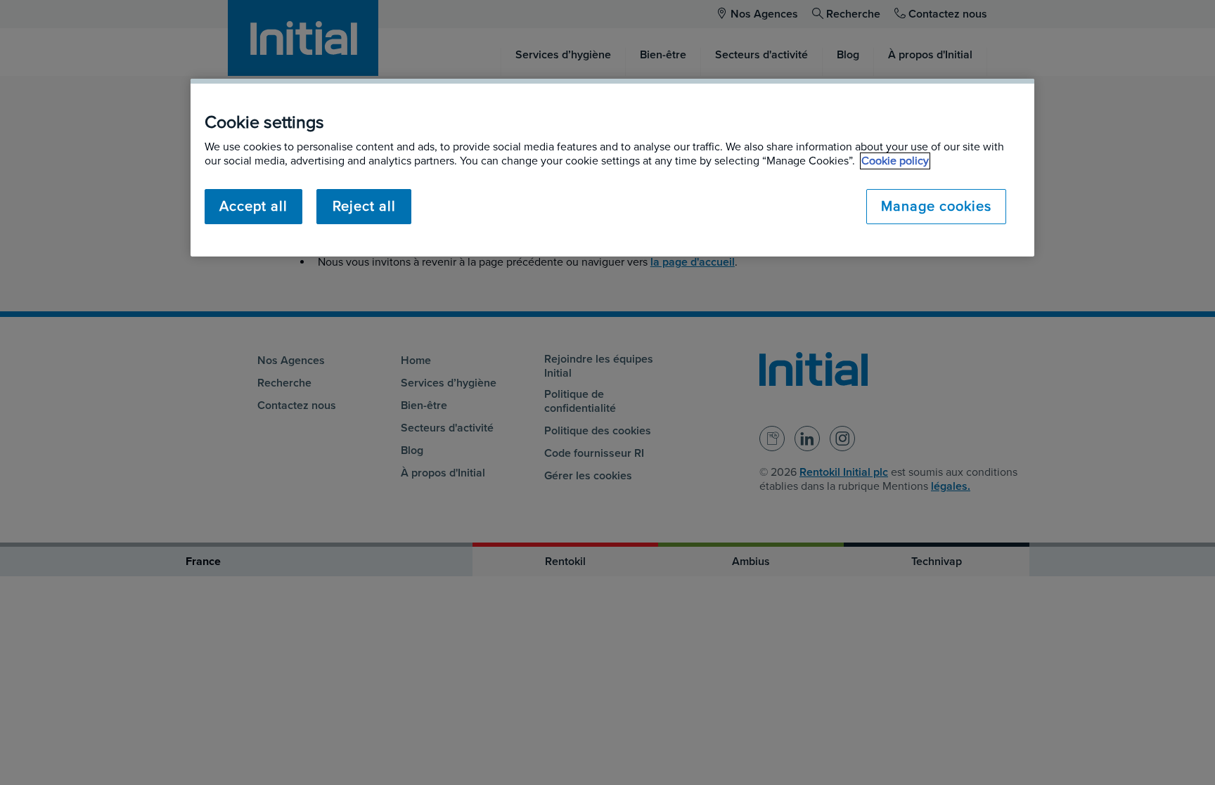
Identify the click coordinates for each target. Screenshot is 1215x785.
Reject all (364, 206)
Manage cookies (936, 206)
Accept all (253, 206)
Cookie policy (895, 161)
